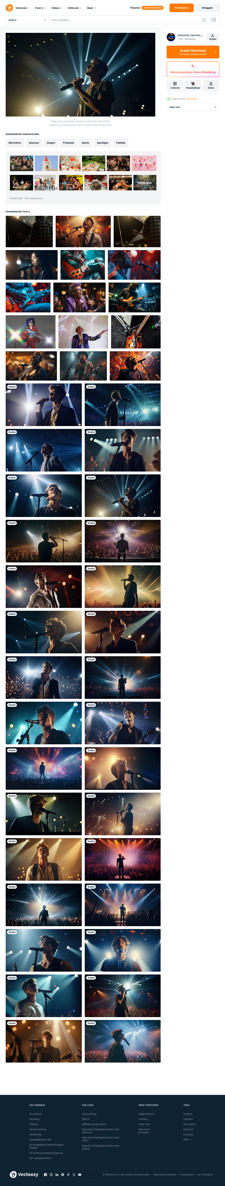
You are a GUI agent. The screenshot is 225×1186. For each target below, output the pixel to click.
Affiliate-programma (94, 1124)
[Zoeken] (204, 20)
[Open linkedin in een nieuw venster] (56, 1174)
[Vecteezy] (9, 7)
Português (189, 1124)
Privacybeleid (187, 1174)
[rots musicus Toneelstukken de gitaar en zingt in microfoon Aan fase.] (83, 366)
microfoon (15, 142)
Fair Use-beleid (205, 1174)
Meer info (175, 107)
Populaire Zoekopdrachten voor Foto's (100, 1139)
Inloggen (207, 7)
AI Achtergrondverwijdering (46, 1153)
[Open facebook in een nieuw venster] (45, 1174)
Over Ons (144, 1124)
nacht (85, 142)
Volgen (212, 38)
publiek (120, 142)
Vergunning (89, 1113)
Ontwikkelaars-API (40, 1139)
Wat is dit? (192, 98)
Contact (143, 1119)
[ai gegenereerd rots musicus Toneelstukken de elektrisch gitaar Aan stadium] (28, 297)
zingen (51, 142)
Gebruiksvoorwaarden (165, 1174)
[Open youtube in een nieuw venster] (79, 1174)
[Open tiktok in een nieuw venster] (68, 1174)
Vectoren (21, 8)
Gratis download (193, 52)
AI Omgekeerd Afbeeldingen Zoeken (46, 1146)
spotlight (102, 142)
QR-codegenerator (40, 1158)
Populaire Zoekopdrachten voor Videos (100, 1147)
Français (188, 1134)
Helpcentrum (146, 1113)
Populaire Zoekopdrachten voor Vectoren (100, 1131)
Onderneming (37, 1129)
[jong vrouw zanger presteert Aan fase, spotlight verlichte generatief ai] (32, 265)
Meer (90, 8)
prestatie (68, 142)
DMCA (85, 1119)
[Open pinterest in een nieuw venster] (62, 1174)
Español (188, 1119)
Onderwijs (35, 1134)
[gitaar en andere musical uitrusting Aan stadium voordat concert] (136, 331)
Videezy (33, 1124)
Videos (55, 8)
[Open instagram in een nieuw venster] (51, 1174)
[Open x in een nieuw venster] (74, 1174)
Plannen (135, 7)
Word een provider (144, 1131)
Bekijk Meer (145, 182)
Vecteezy (34, 1119)
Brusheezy (35, 1113)
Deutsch (188, 1129)
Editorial (73, 8)
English (187, 1113)
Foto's (39, 8)
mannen (34, 142)
